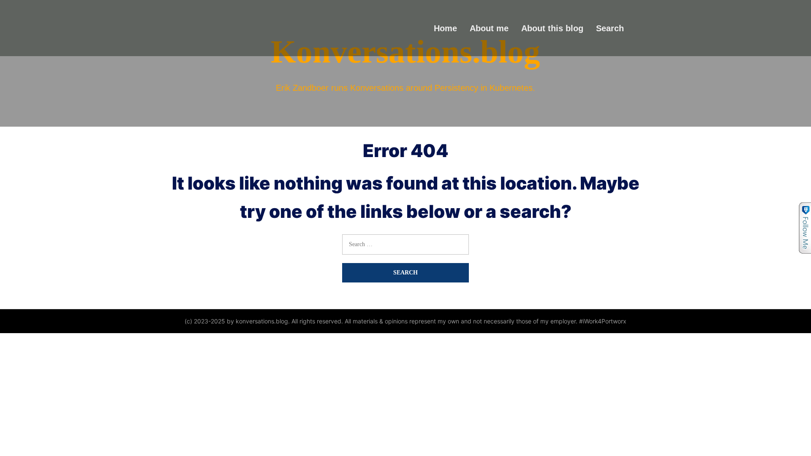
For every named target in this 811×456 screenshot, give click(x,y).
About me (489, 28)
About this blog (552, 28)
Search (610, 28)
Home (445, 28)
